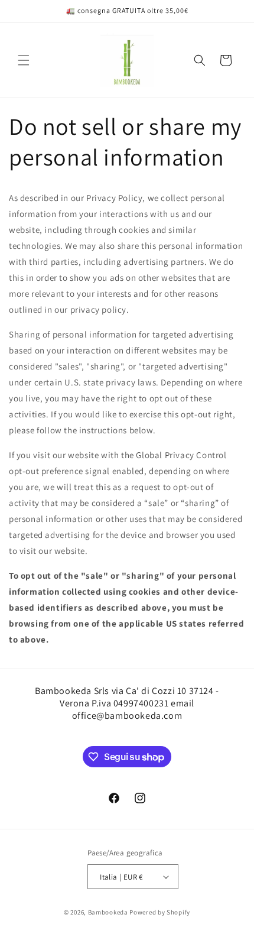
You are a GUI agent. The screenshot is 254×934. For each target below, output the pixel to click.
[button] (24, 60)
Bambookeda (109, 912)
